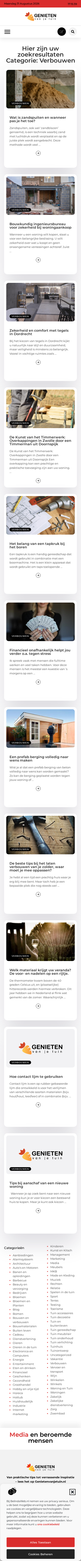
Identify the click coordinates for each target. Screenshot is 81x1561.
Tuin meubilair (60, 1334)
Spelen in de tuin (62, 1292)
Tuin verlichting (61, 1342)
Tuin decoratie (60, 1317)
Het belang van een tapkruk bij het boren (37, 545)
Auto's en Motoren (25, 1267)
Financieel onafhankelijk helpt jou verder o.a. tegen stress (40, 652)
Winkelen (57, 1380)
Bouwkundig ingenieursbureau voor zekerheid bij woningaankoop (40, 225)
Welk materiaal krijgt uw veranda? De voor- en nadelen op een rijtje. (40, 972)
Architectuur (21, 1263)
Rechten (56, 1283)
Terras (54, 1300)
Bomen (18, 1313)
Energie (18, 1359)
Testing (55, 1304)
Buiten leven (22, 1330)
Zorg (53, 1409)
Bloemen (19, 1297)
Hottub (18, 1397)
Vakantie (56, 1359)
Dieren (17, 1343)
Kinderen (57, 1246)
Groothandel (22, 1384)
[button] (72, 1492)
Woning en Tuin (61, 1388)
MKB (53, 1271)
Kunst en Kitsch (61, 1250)
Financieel (20, 1372)
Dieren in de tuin (25, 1347)
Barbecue (20, 1280)
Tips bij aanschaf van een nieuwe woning (39, 1185)
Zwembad (57, 1413)
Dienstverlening (24, 1339)
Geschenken (21, 1376)
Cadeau (18, 1334)
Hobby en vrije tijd (26, 1389)
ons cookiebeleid (48, 1524)
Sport (54, 1296)
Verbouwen (20, 103)
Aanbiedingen (23, 1255)
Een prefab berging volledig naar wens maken (39, 758)
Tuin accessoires (61, 1313)
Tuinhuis (56, 1346)
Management (60, 1254)
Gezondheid (21, 1380)
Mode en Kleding (62, 1275)
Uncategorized (60, 1355)
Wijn (53, 1375)
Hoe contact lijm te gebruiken (36, 1077)
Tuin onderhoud (61, 1338)
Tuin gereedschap (63, 1330)
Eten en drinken (24, 1368)
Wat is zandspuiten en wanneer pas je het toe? (38, 119)
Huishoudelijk (23, 1401)
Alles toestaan (40, 1542)
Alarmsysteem (23, 1259)
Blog (16, 1309)
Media (54, 1263)
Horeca (18, 1393)
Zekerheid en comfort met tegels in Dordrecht (39, 332)
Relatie (55, 1288)
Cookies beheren (40, 1554)
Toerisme (56, 1309)
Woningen (57, 1392)
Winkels (56, 1384)
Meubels (56, 1267)
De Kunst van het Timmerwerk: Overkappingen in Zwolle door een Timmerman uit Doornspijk (40, 440)
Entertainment (23, 1364)
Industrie (19, 1405)
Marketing (57, 1258)
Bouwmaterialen (25, 1326)
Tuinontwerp (59, 1350)
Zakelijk (56, 1396)
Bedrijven (20, 1292)
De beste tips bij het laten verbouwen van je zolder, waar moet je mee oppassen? (37, 866)
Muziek (55, 1279)
